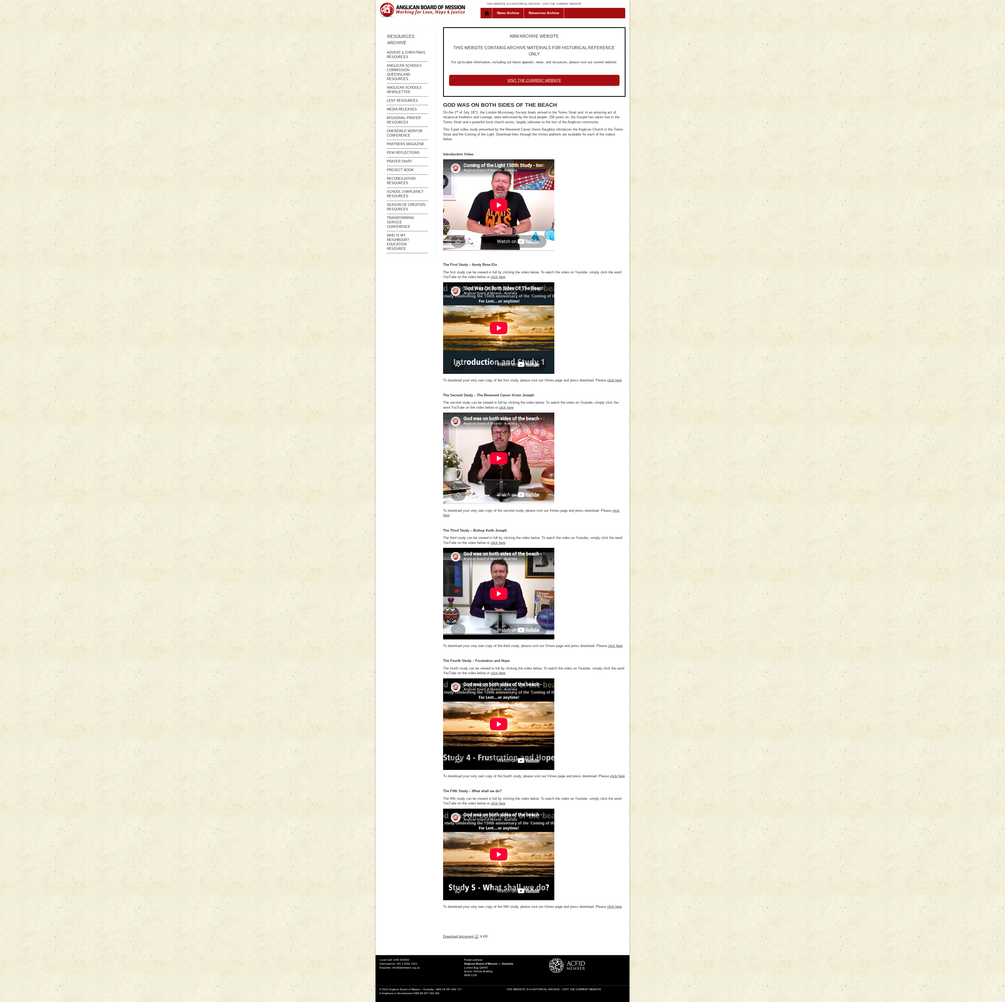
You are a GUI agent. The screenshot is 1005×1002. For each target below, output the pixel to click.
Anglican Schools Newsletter (404, 90)
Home (487, 13)
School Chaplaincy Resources (405, 194)
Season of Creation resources (406, 207)
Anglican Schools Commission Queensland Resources (404, 72)
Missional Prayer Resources (404, 120)
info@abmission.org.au (406, 967)
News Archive (508, 13)
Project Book (400, 170)
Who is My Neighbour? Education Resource (398, 242)
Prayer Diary (399, 161)
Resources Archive (544, 13)
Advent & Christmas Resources (406, 54)
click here (498, 277)
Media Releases (402, 109)
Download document (458, 936)
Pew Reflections (403, 153)
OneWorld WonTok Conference (405, 133)
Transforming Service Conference (400, 222)
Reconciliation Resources (401, 181)
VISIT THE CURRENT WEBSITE (562, 3)
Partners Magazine (405, 144)
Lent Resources (402, 101)
